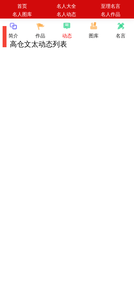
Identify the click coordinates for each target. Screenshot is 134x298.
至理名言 (110, 5)
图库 (94, 35)
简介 (13, 35)
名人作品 (110, 13)
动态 (67, 35)
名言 (121, 35)
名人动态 (66, 13)
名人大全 (66, 5)
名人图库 (22, 13)
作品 (40, 35)
